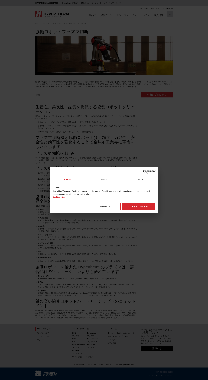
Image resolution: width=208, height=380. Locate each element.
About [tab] (140, 179)
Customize (102, 207)
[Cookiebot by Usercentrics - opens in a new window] (145, 172)
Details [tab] (104, 179)
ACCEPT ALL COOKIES (138, 207)
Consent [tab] (68, 179)
